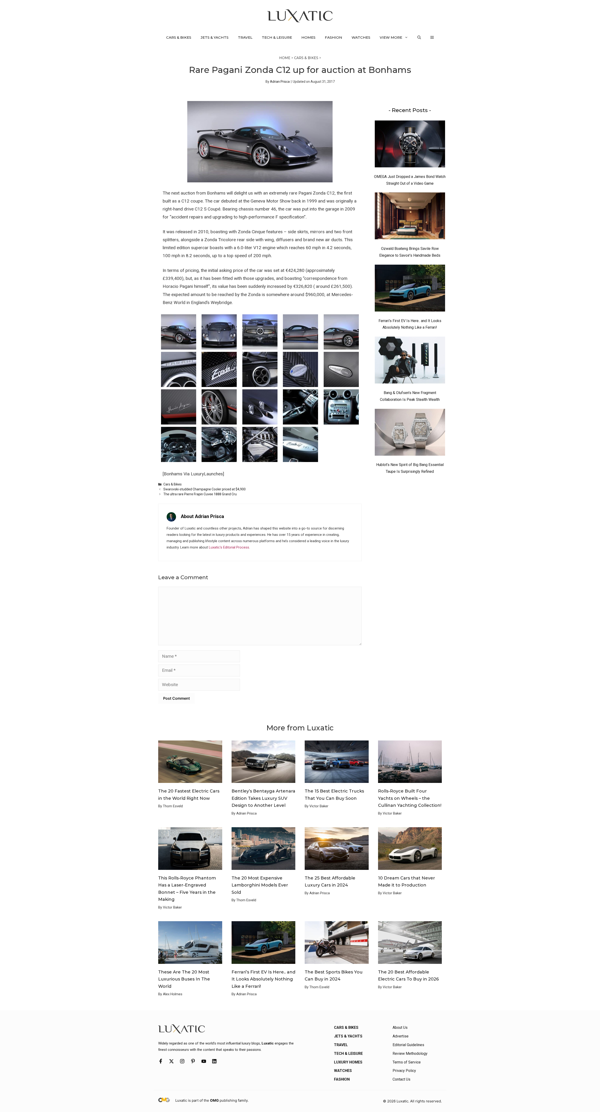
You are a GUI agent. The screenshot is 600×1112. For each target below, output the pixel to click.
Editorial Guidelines (408, 1045)
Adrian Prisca (280, 81)
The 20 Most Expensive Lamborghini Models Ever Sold (260, 885)
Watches (361, 37)
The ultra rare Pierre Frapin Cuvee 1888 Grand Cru (200, 494)
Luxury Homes (348, 1062)
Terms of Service (407, 1062)
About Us (400, 1027)
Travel (245, 37)
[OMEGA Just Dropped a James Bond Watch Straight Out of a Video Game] (410, 145)
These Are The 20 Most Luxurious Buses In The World (184, 979)
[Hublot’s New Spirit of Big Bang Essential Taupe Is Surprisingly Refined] (410, 433)
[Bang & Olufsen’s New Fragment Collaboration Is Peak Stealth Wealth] (410, 361)
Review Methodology (410, 1053)
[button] (419, 37)
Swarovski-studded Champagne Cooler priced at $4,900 (204, 489)
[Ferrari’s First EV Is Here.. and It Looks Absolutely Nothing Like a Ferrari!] (410, 289)
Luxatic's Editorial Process (229, 547)
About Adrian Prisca (202, 516)
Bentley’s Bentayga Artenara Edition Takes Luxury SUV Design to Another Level (263, 798)
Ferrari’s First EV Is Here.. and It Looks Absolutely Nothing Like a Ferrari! (263, 979)
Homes (308, 37)
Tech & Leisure (277, 37)
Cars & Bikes (178, 37)
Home (284, 58)
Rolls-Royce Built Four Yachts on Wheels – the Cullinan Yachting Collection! (409, 798)
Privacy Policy (404, 1070)
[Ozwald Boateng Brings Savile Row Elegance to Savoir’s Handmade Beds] (410, 217)
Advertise (401, 1036)
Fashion (333, 37)
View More (391, 37)
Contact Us (401, 1079)
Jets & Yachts (215, 37)
